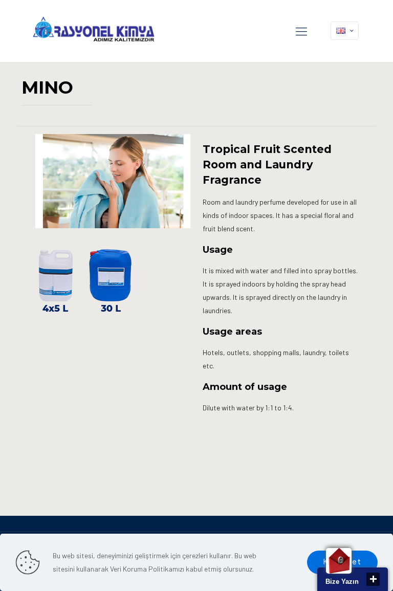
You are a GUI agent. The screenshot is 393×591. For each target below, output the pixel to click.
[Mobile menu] (301, 30)
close (373, 579)
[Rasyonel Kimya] (93, 30)
